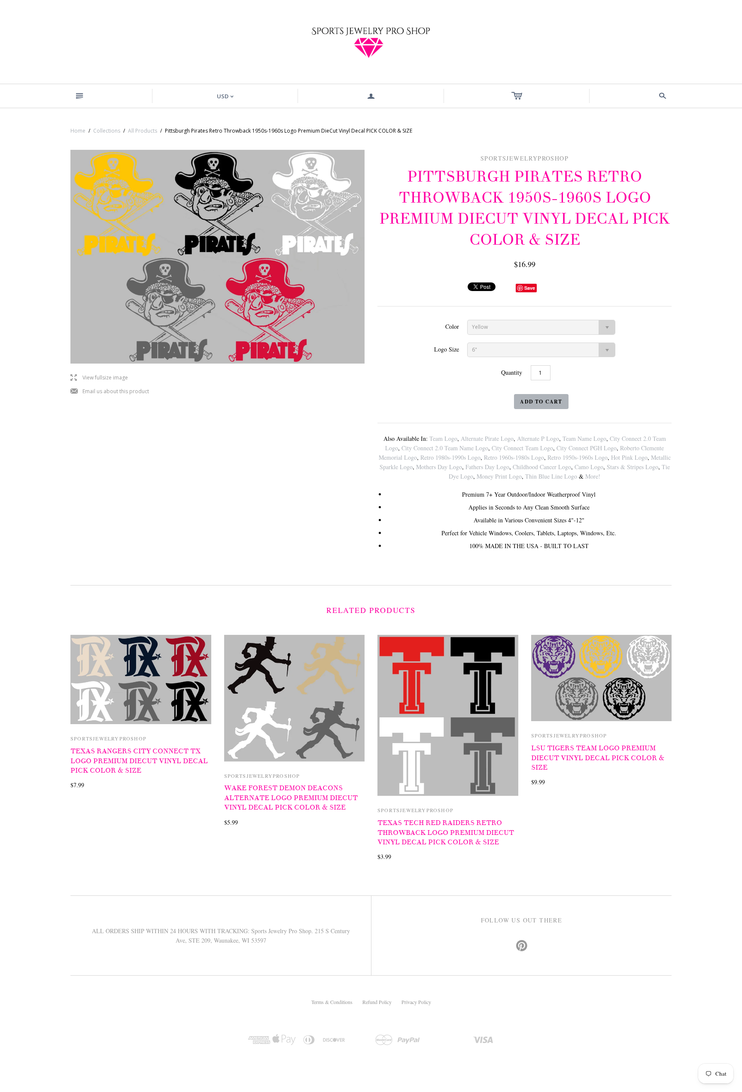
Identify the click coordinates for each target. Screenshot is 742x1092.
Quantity (511, 372)
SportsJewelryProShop (108, 738)
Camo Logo (589, 467)
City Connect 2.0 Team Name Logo (444, 448)
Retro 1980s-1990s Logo (450, 457)
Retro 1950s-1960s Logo (577, 457)
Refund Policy (377, 1001)
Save (529, 288)
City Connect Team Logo (522, 448)
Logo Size (446, 349)
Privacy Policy (416, 1001)
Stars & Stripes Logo (632, 467)
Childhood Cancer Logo (542, 467)
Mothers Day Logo (439, 467)
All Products (142, 130)
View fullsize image (99, 378)
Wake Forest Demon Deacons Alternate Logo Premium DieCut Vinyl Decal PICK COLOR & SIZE (291, 798)
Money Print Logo (499, 476)
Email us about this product (109, 391)
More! (592, 476)
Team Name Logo (584, 438)
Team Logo (443, 438)
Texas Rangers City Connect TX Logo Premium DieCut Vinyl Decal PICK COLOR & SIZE (139, 761)
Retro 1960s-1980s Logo (514, 457)
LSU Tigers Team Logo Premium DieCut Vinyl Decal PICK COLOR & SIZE (597, 758)
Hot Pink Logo (629, 457)
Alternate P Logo (538, 438)
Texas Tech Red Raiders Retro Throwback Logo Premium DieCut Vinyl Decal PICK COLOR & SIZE (445, 832)
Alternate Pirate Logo (487, 438)
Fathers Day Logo (487, 467)
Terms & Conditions (332, 1001)
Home (77, 130)
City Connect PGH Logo (586, 448)
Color (452, 326)
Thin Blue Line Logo (551, 476)
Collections (106, 130)
